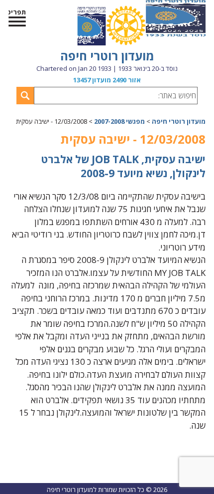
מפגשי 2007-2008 (119, 121)
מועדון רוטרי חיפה (107, 55)
